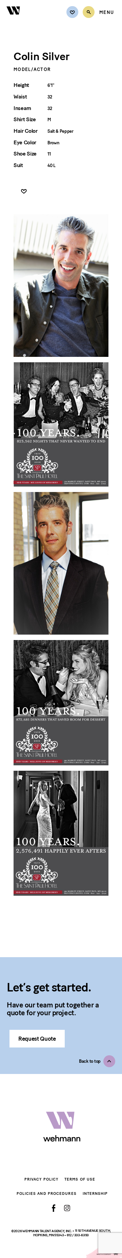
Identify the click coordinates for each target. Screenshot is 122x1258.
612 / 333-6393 (78, 1235)
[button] (97, 1061)
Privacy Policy (41, 1179)
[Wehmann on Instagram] (67, 1208)
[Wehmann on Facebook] (54, 1208)
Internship (95, 1193)
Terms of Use (79, 1179)
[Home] (13, 18)
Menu (106, 12)
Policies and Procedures (47, 1193)
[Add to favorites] (24, 191)
